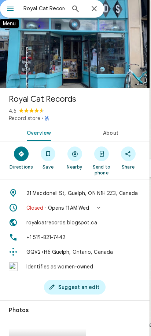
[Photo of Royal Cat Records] (75, 44)
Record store (24, 118)
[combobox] (44, 8)
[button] (75, 207)
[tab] (37, 132)
